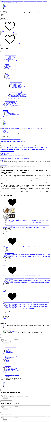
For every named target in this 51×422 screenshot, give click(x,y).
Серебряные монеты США (16, 93)
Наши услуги (6, 367)
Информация (6, 359)
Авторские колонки (7, 104)
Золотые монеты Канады (15, 87)
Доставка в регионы (9, 70)
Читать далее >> (3, 146)
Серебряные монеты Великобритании (18, 94)
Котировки (5, 110)
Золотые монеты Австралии (16, 82)
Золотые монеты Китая (15, 85)
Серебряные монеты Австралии (17, 91)
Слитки (7, 65)
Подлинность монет (9, 113)
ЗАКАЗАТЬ (6, 397)
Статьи (6, 77)
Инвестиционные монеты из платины (16, 95)
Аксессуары (8, 66)
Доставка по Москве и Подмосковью (13, 69)
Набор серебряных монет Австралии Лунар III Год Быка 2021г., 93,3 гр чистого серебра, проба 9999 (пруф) (25, 227)
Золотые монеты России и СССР (17, 80)
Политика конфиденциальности (12, 114)
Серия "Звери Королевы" (13, 98)
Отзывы (7, 115)
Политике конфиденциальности (33, 419)
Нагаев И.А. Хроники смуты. (11, 106)
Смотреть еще (3, 320)
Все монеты (8, 78)
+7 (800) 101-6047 (13, 20)
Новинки (7, 64)
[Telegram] (4, 4)
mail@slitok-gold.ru (13, 331)
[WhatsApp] (5, 123)
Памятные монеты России (13, 60)
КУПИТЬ (5, 420)
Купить (4, 236)
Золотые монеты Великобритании (17, 86)
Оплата (7, 68)
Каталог (4, 54)
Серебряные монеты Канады (16, 92)
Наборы (9, 58)
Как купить (5, 67)
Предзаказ (7, 71)
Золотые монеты (11, 79)
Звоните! (5, 234)
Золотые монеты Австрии (15, 84)
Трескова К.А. (8, 108)
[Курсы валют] (3, 11)
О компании (5, 111)
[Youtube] (5, 6)
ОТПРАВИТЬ (6, 342)
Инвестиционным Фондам (11, 101)
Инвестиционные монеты (10, 55)
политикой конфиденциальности (37, 341)
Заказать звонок (4, 19)
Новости (7, 74)
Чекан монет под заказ (10, 102)
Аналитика (7, 75)
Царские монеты (11, 61)
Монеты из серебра (12, 88)
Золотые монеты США (15, 83)
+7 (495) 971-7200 (4, 20)
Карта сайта (3, 380)
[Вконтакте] (4, 5)
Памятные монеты (9, 59)
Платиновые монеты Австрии (16, 97)
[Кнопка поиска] (14, 34)
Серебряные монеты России (16, 89)
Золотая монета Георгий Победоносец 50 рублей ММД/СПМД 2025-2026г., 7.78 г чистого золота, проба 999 (26, 282)
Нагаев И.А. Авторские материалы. (13, 105)
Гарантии (7, 112)
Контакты (5, 116)
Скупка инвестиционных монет (12, 103)
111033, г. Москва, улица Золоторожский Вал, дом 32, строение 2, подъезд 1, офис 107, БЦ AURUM (25, 128)
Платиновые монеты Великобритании (18, 96)
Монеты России (11, 56)
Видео (6, 76)
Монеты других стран (12, 57)
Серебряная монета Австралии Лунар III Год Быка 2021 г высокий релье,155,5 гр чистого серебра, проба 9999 (26, 256)
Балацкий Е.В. (8, 107)
